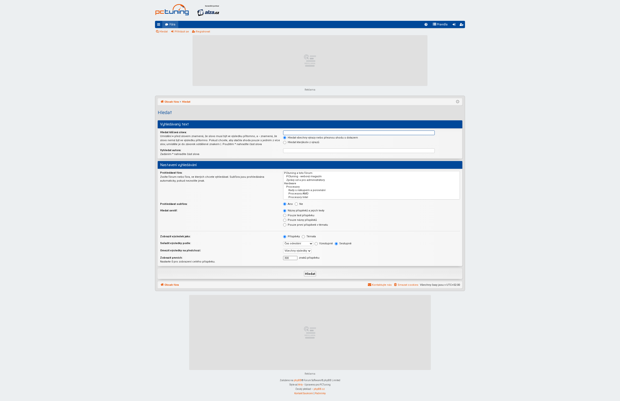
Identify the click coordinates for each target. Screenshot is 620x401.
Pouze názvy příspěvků (302, 220)
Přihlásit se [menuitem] (455, 25)
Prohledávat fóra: (171, 172)
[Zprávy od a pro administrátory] (371, 180)
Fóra (172, 24)
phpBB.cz (319, 389)
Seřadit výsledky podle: (175, 243)
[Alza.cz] (208, 10)
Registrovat (203, 31)
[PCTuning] (172, 9)
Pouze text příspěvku (300, 215)
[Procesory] (371, 187)
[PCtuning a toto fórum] (371, 173)
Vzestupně (325, 243)
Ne (301, 204)
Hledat (163, 31)
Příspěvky (293, 236)
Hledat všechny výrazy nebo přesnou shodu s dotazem (322, 137)
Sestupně (345, 243)
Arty (300, 384)
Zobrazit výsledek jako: (175, 236)
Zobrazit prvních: (171, 257)
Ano (290, 204)
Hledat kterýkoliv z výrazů (303, 142)
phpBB (298, 380)
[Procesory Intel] (371, 197)
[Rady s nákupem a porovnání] (371, 190)
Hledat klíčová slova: (173, 132)
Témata (311, 236)
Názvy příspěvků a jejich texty (305, 210)
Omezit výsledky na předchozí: (180, 250)
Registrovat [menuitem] (462, 25)
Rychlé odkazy (159, 25)
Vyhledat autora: (170, 150)
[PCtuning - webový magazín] (371, 176)
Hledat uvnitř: (169, 210)
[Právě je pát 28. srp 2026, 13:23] (457, 102)
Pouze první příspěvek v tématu (307, 224)
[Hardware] (371, 183)
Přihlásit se (182, 31)
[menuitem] (426, 24)
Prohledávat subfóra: (173, 204)
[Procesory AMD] (371, 193)
